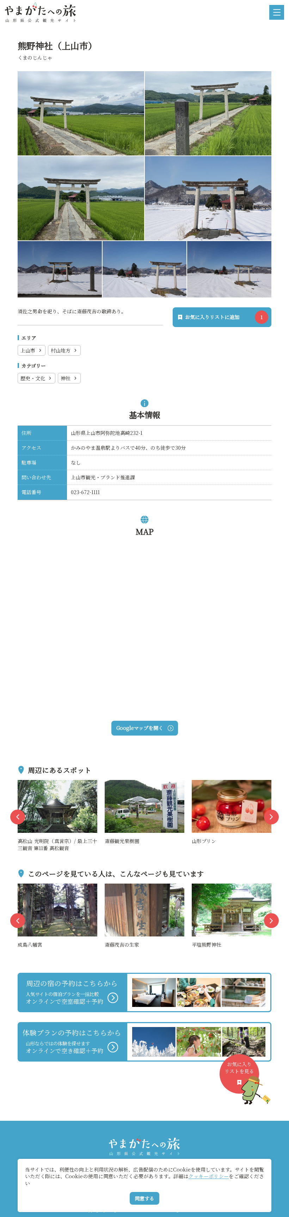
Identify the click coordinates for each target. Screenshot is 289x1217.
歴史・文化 (32, 378)
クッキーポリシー (209, 1176)
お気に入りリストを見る (239, 1068)
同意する (144, 1198)
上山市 (27, 350)
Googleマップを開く (139, 727)
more (24, 783)
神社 (65, 378)
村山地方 (60, 350)
